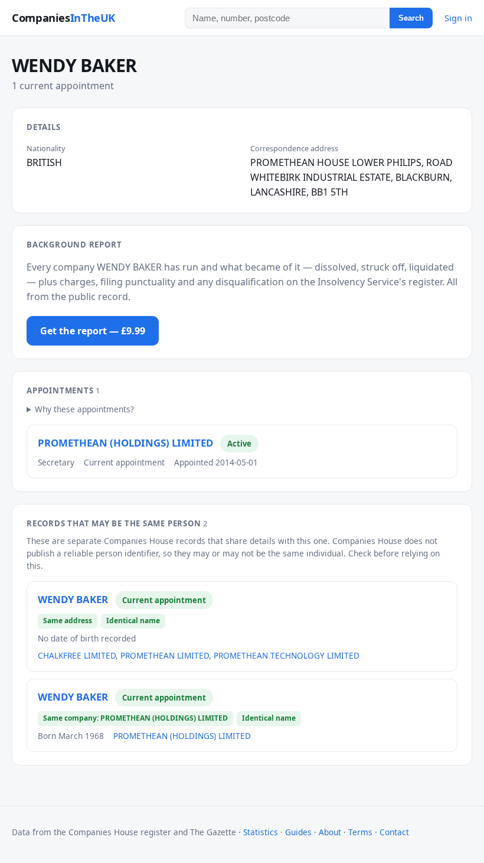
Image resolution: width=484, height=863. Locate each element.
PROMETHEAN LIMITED (164, 655)
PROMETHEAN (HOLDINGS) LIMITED (125, 443)
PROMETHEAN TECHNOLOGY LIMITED (286, 655)
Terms (360, 832)
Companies (63, 17)
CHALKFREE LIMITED (77, 655)
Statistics (260, 832)
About (330, 832)
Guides (298, 832)
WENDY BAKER (73, 599)
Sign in (458, 18)
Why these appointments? (84, 409)
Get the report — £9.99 (92, 330)
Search (411, 18)
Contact (394, 832)
